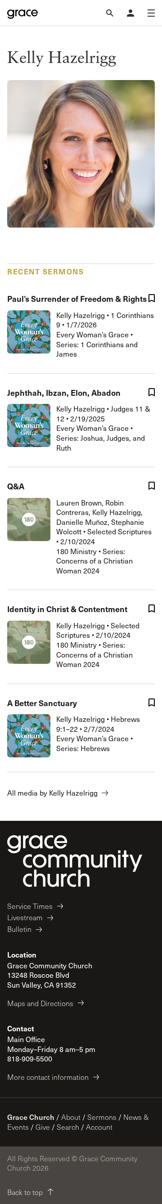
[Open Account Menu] (130, 13)
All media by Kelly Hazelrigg (52, 792)
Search (68, 1127)
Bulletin (19, 929)
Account (99, 1127)
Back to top (25, 1192)
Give (43, 1127)
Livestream (25, 917)
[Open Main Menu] (151, 13)
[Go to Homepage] (22, 13)
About (71, 1117)
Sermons (102, 1117)
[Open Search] (110, 13)
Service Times (30, 906)
